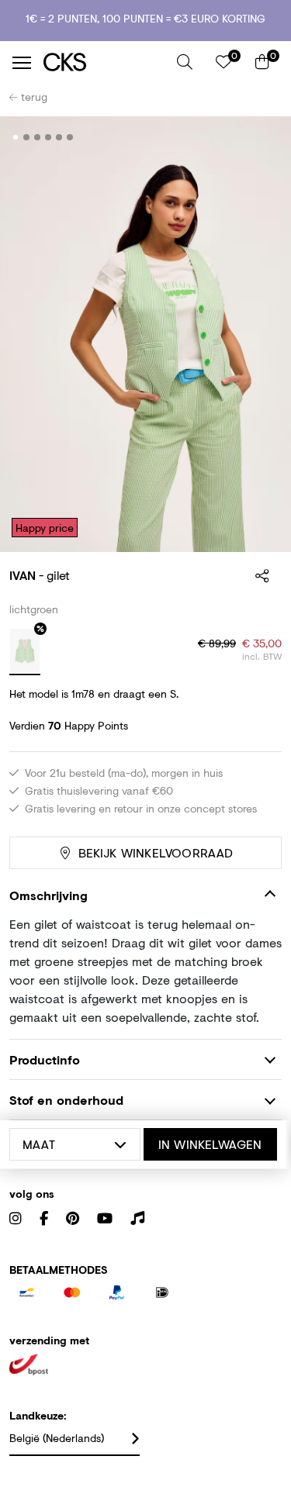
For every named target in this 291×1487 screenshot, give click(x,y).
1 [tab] (16, 137)
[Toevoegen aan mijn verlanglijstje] (258, 138)
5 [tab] (59, 137)
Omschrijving (48, 895)
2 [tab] (26, 137)
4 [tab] (48, 137)
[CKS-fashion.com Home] (104, 62)
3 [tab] (37, 137)
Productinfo (44, 1059)
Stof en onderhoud (66, 1100)
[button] (184, 62)
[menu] (21, 63)
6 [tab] (70, 137)
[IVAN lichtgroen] (24, 652)
